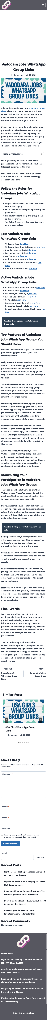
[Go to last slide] (6, 720)
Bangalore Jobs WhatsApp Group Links (9, 674)
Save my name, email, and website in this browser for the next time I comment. (21, 836)
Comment (7, 774)
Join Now (24, 244)
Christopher (18, 75)
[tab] (19, 742)
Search (4, 853)
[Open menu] (43, 5)
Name (5, 806)
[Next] (40, 720)
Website (6, 828)
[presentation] (23, 711)
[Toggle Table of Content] (40, 154)
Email (5, 817)
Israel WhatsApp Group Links (38, 672)
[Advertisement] (23, 37)
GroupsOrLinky (27, 1013)
